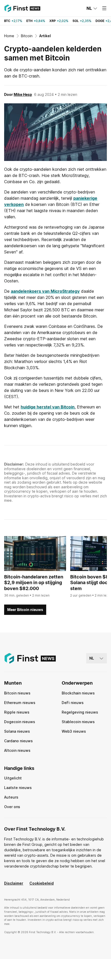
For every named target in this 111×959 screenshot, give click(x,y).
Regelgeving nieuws (80, 712)
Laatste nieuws (18, 787)
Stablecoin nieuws (78, 722)
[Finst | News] (22, 8)
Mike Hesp (23, 94)
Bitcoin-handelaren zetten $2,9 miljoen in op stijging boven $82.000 (33, 582)
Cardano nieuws (18, 741)
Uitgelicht (13, 778)
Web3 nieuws (74, 731)
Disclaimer (13, 883)
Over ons (12, 807)
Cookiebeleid (41, 883)
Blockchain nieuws (78, 693)
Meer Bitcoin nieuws (25, 609)
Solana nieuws (17, 731)
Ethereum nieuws (19, 702)
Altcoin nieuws (17, 750)
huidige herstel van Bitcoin (48, 406)
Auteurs (11, 797)
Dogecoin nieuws (19, 722)
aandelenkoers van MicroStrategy (45, 291)
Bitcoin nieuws (17, 693)
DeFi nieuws (73, 702)
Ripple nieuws (16, 712)
